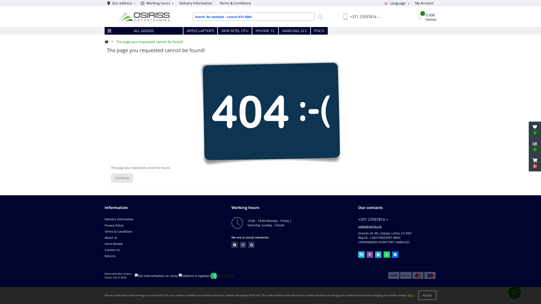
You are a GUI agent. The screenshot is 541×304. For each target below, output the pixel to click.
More (411, 295)
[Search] (319, 16)
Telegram (378, 254)
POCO (319, 30)
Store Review (114, 244)
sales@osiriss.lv (370, 227)
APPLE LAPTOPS (200, 30)
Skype (361, 254)
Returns (110, 256)
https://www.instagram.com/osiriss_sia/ (243, 245)
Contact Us (112, 250)
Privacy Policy (114, 225)
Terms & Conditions (235, 3)
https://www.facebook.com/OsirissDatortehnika (234, 245)
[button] (157, 3)
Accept (427, 295)
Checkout (430, 19)
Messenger (395, 254)
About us (111, 238)
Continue (122, 178)
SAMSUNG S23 (294, 30)
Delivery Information (195, 3)
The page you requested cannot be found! (149, 41)
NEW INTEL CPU (234, 30)
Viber (370, 254)
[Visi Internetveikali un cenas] (156, 275)
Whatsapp (387, 254)
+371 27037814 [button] (371, 219)
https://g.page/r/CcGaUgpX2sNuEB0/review (251, 245)
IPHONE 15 (265, 30)
